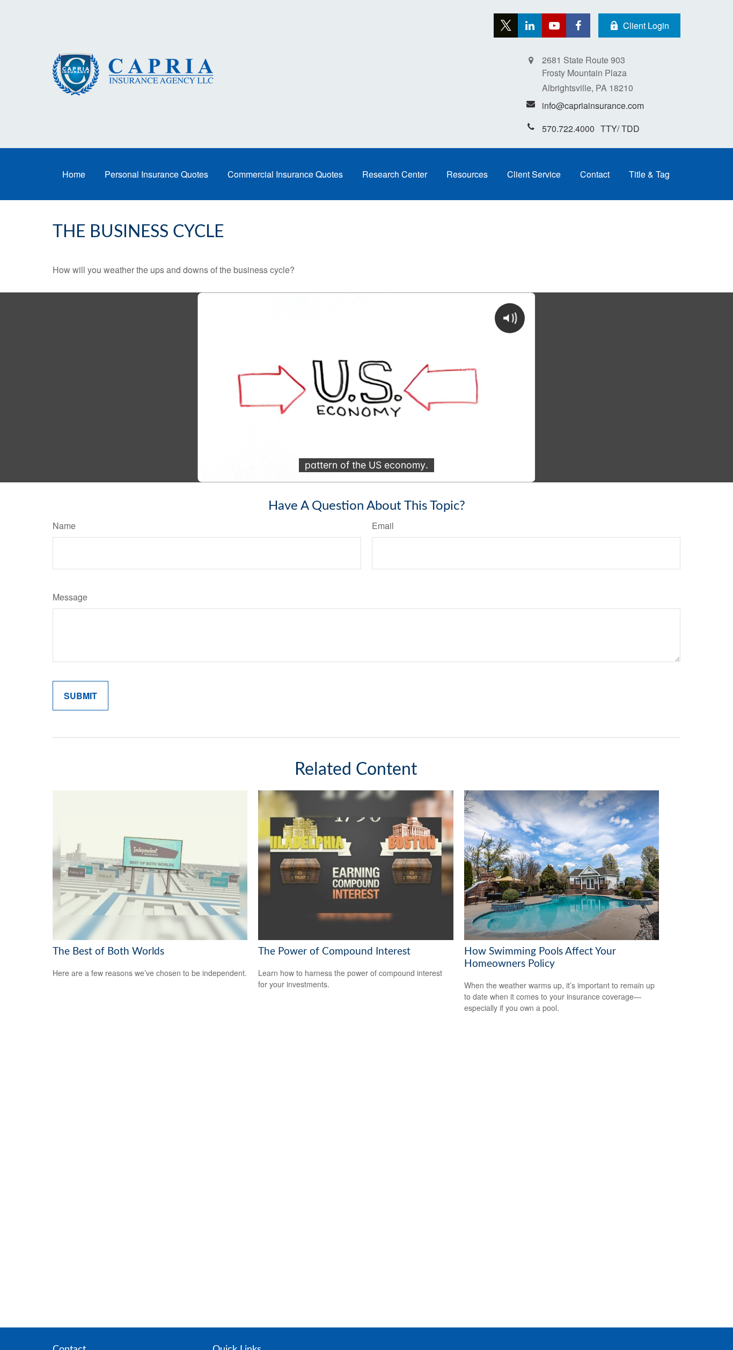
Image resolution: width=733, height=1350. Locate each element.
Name (64, 525)
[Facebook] (578, 25)
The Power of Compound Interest (334, 952)
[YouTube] (554, 25)
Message (70, 597)
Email (383, 525)
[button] (74, 174)
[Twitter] (506, 25)
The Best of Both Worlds (108, 952)
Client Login (646, 25)
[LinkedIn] (530, 25)
